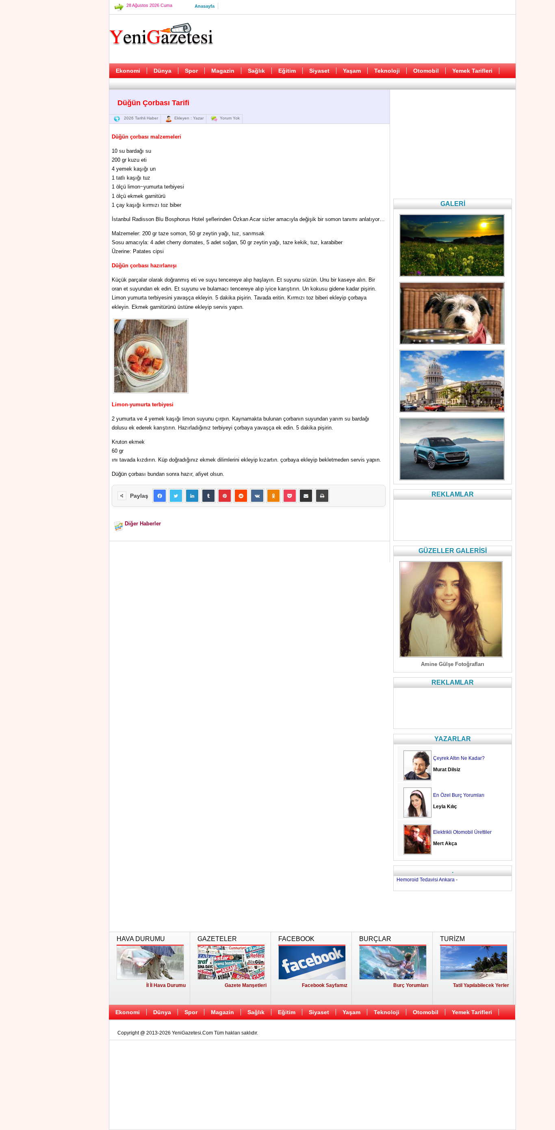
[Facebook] (159, 495)
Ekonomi (128, 70)
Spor (191, 70)
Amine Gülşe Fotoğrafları (452, 664)
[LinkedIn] (192, 495)
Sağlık (256, 70)
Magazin (222, 70)
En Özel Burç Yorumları (458, 795)
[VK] (257, 495)
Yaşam (352, 70)
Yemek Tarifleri (472, 70)
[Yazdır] (322, 495)
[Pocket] (289, 495)
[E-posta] (305, 495)
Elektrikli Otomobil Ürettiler (462, 832)
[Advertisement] (68, 203)
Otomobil (426, 70)
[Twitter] (175, 495)
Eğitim (287, 70)
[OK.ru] (273, 495)
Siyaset (319, 70)
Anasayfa (205, 6)
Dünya (162, 70)
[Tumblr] (208, 495)
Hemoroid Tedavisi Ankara (426, 880)
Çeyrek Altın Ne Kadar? (459, 758)
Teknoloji (387, 70)
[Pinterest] (224, 495)
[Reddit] (240, 495)
